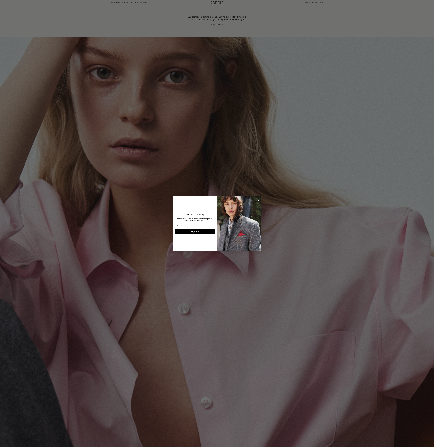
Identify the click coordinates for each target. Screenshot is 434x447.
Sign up (195, 232)
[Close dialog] (258, 198)
